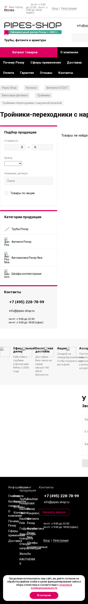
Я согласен (44, 595)
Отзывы (46, 73)
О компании (69, 52)
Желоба (25, 554)
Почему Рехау (13, 62)
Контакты (65, 73)
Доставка (74, 62)
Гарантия (27, 73)
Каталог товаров (25, 52)
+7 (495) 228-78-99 (26, 302)
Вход (55, 8)
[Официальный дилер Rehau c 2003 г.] (33, 29)
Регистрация (69, 8)
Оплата (8, 73)
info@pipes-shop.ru (22, 310)
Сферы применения (45, 62)
